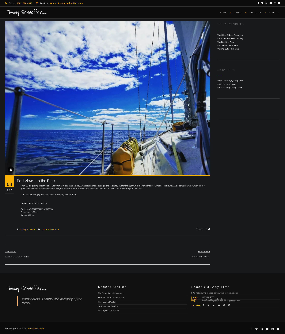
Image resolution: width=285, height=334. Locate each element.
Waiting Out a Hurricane (228, 48)
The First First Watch (226, 42)
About (238, 13)
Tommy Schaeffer (28, 229)
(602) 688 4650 (208, 297)
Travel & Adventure (50, 229)
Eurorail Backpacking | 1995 (229, 87)
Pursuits (256, 13)
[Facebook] (205, 229)
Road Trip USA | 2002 (226, 84)
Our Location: (27, 194)
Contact (274, 13)
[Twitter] (209, 229)
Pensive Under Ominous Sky (230, 38)
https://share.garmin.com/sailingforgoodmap (221, 300)
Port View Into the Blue (227, 45)
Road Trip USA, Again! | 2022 (230, 80)
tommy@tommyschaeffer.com (215, 299)
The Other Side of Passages (230, 35)
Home (223, 13)
